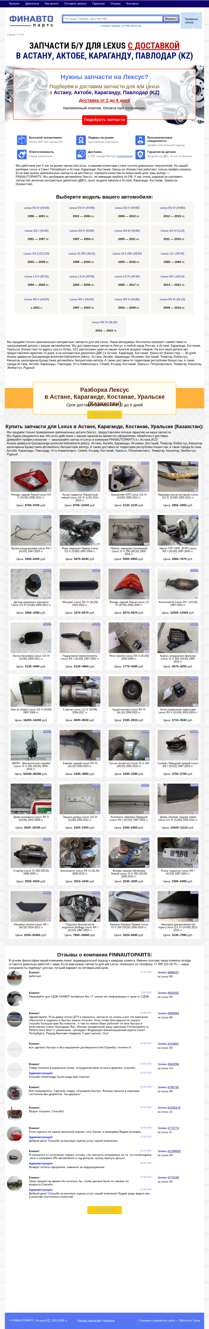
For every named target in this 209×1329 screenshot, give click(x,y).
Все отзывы (105, 1209)
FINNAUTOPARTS (23, 1320)
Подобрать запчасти (104, 120)
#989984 (173, 1013)
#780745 (173, 1087)
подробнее (124, 156)
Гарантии (98, 3)
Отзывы (115, 3)
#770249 (173, 1177)
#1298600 (174, 1151)
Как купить (52, 3)
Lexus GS (167, 1068)
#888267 (173, 972)
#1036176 (174, 1107)
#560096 (173, 1064)
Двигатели (32, 3)
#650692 (173, 992)
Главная (11, 34)
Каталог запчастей (104, 414)
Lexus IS (166, 1132)
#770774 (173, 1128)
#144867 (173, 1043)
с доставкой (154, 46)
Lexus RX (167, 976)
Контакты (132, 3)
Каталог (14, 3)
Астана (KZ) (43, 1320)
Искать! (171, 18)
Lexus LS (166, 1111)
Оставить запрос (75, 3)
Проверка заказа (191, 20)
